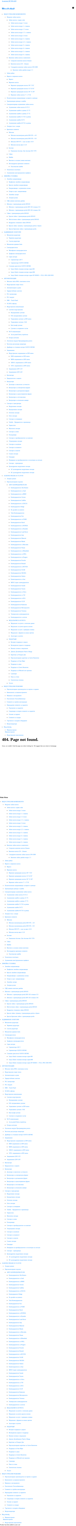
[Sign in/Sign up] (67, 8)
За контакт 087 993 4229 (9, 1)
